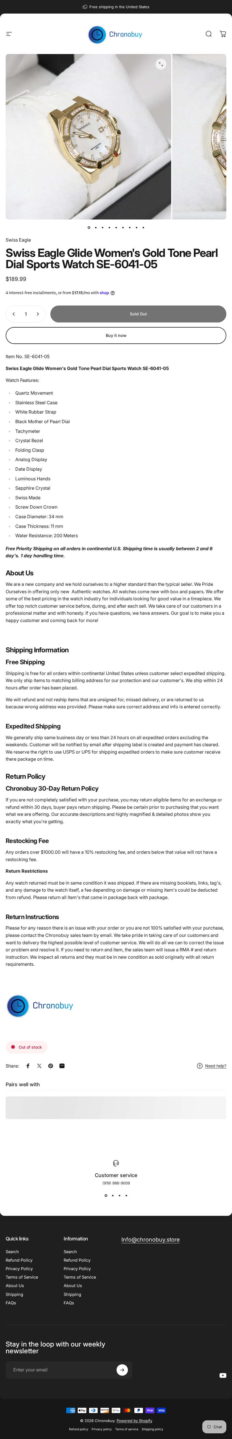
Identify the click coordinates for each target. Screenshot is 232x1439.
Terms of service (126, 1429)
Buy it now (116, 335)
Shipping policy (152, 1429)
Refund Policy (19, 1260)
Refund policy (78, 1429)
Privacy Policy (19, 1268)
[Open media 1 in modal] (161, 64)
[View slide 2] (112, 1195)
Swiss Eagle (18, 240)
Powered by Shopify (134, 1420)
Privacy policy (102, 1429)
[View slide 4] (126, 1195)
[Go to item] (88, 227)
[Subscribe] (122, 1370)
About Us (15, 1285)
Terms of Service (22, 1277)
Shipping (14, 1294)
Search (12, 1251)
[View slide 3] (119, 1195)
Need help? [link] (215, 1065)
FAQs (11, 1302)
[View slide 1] (105, 1195)
